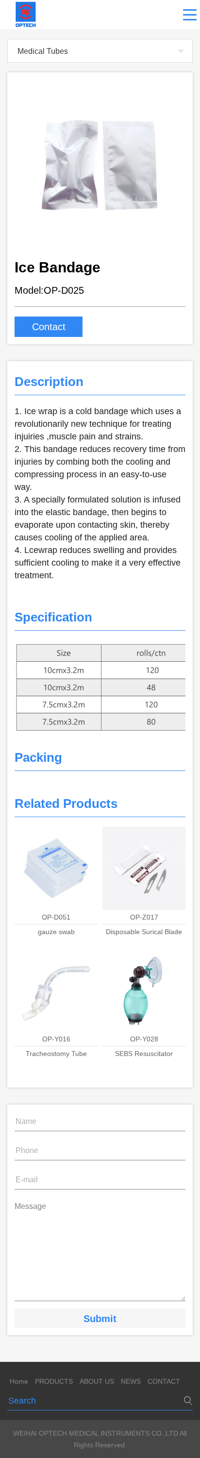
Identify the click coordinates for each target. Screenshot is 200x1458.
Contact (49, 326)
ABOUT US (97, 1381)
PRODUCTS (54, 1381)
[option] (100, 165)
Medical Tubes (42, 51)
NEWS (131, 1381)
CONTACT (164, 1381)
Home (19, 1381)
